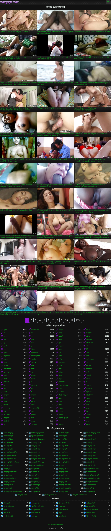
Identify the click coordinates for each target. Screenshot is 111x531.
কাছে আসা (34, 385)
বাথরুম (33, 421)
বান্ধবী (32, 369)
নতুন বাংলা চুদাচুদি (8, 436)
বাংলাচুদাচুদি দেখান (8, 485)
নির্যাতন (60, 405)
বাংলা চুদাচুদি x (62, 442)
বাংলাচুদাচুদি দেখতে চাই (92, 482)
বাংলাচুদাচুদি (6, 469)
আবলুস (60, 398)
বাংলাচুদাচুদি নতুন (35, 485)
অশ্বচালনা (88, 333)
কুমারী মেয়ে (89, 339)
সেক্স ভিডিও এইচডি (8, 516)
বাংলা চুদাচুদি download (38, 439)
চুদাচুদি (5, 509)
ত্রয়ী (60, 352)
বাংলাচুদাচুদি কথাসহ (91, 472)
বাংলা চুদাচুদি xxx (35, 446)
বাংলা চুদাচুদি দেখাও (91, 452)
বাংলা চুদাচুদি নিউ (35, 455)
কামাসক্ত (61, 346)
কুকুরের (60, 333)
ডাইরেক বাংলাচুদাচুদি (64, 433)
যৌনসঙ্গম (61, 414)
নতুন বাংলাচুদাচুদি (63, 436)
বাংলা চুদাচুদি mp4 (91, 439)
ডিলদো (87, 379)
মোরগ (5, 379)
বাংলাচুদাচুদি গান (35, 475)
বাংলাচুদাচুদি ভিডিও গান (50, 495)
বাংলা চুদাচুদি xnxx (91, 442)
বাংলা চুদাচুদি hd (63, 439)
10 (66, 320)
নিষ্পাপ (32, 339)
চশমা (5, 388)
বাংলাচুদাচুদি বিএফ (35, 491)
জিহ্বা (60, 379)
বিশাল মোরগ (62, 362)
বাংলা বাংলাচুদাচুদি (8, 465)
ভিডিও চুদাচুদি (7, 503)
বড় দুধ (5, 336)
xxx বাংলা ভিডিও (90, 506)
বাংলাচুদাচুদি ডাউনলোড (9, 482)
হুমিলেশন (6, 405)
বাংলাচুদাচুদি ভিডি (90, 491)
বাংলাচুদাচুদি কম (8, 475)
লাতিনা (32, 405)
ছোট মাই (61, 336)
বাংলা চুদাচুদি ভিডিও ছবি (92, 459)
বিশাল (32, 418)
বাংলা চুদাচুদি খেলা (8, 449)
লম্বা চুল (88, 398)
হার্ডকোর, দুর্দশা (35, 408)
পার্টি (5, 411)
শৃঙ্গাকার (5, 352)
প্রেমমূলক (34, 424)
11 (72, 320)
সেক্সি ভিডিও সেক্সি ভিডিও (37, 506)
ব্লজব (5, 330)
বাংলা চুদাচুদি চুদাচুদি (91, 449)
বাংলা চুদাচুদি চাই (63, 449)
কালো (32, 366)
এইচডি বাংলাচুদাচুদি (8, 433)
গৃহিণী (32, 388)
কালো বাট (61, 424)
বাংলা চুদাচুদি (89, 436)
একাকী (60, 366)
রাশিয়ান (88, 401)
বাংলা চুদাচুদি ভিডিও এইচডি (38, 459)
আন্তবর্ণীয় (89, 369)
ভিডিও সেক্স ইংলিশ (91, 516)
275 (78, 320)
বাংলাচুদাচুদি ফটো (8, 488)
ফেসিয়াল (61, 359)
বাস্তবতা (33, 395)
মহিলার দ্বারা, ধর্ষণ (63, 395)
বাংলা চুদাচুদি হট (90, 462)
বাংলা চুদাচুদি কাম (90, 446)
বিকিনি (87, 405)
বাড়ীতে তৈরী (89, 392)
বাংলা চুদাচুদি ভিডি (63, 455)
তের (32, 346)
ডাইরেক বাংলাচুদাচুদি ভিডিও (93, 433)
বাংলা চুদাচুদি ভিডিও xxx (10, 459)
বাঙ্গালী (87, 418)
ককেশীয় (33, 379)
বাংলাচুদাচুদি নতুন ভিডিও (65, 485)
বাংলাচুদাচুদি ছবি (35, 478)
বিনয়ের (60, 356)
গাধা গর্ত (33, 401)
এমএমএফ (61, 392)
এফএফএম (89, 388)
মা (86, 382)
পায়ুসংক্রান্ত (34, 352)
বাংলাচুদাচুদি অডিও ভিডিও (92, 469)
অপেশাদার (6, 372)
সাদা (32, 336)
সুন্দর (60, 343)
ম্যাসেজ (61, 408)
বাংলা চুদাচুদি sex (8, 442)
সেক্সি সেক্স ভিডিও (90, 513)
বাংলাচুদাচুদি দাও (63, 482)
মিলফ (32, 343)
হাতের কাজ (61, 382)
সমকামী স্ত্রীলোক (35, 356)
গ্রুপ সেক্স (88, 385)
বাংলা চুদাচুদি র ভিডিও (64, 462)
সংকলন (5, 359)
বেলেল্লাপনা (7, 408)
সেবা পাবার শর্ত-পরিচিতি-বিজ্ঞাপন (55, 524)
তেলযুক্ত (6, 395)
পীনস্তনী (61, 330)
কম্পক (5, 392)
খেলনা (87, 352)
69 (32, 392)
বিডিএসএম (6, 382)
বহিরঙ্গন (6, 366)
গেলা (32, 398)
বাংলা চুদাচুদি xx (8, 446)
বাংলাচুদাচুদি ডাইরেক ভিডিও (93, 478)
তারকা (60, 388)
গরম (5, 349)
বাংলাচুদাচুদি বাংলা (9, 2)
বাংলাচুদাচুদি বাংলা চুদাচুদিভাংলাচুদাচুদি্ (13, 491)
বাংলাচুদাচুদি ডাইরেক (64, 478)
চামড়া (60, 349)
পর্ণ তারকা (33, 362)
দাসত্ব (5, 385)
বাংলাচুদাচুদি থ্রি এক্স (36, 482)
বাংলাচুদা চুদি (62, 465)
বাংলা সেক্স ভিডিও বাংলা (92, 509)
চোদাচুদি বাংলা (62, 516)
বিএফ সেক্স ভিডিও (35, 503)
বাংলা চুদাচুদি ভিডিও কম (65, 459)
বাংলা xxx (34, 516)
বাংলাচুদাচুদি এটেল (63, 472)
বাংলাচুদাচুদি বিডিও (63, 491)
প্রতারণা (61, 411)
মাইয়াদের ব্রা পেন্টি (63, 418)
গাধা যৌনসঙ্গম (7, 369)
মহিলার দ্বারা (89, 343)
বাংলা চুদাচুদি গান (35, 449)
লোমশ (87, 362)
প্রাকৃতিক (33, 359)
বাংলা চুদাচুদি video (36, 442)
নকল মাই (33, 414)
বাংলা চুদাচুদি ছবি (35, 452)
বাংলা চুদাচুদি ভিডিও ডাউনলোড (11, 462)
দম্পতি (87, 372)
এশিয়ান (5, 362)
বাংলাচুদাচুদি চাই (63, 475)
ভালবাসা (88, 421)
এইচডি (88, 336)
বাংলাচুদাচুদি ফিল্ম (35, 488)
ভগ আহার (33, 375)
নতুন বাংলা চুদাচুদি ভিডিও (37, 436)
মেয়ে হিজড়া (7, 414)
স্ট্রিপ (87, 346)
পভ (32, 372)
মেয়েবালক (88, 414)
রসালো (60, 401)
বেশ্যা (87, 356)
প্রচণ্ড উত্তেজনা (63, 385)
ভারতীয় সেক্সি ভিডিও (91, 503)
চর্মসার (60, 375)
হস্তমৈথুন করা (90, 359)
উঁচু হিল (5, 398)
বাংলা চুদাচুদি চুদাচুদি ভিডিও (10, 452)
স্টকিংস (33, 349)
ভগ (4, 333)
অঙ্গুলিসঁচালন (7, 356)
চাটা (87, 411)
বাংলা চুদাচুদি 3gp (8, 439)
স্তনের (5, 401)
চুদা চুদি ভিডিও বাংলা (9, 506)
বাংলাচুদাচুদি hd (35, 469)
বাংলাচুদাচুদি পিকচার (91, 485)
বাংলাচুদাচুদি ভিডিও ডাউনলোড (79, 495)
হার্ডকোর (88, 330)
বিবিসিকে (61, 372)
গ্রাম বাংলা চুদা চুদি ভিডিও (37, 433)
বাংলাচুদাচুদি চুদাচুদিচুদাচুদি (92, 475)
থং (31, 382)
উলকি (60, 369)
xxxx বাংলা (62, 506)
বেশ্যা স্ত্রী (88, 375)
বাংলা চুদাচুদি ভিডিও (91, 455)
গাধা (32, 333)
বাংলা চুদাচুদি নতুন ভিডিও (10, 455)
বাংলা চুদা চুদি (7, 513)
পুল (4, 424)
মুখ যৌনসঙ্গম (89, 395)
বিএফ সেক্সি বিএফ (35, 513)
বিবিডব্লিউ (6, 421)
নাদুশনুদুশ (6, 418)
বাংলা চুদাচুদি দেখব (63, 452)
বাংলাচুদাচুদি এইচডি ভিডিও (10, 472)
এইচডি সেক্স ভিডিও (63, 509)
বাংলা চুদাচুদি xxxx (63, 446)
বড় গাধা (88, 424)
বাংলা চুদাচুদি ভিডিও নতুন (37, 462)
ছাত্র (87, 408)
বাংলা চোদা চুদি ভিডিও (64, 503)
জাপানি (5, 375)
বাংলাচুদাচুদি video (64, 469)
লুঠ (4, 343)
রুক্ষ (60, 421)
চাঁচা (5, 339)
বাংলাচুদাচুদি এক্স (35, 472)
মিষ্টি (87, 349)
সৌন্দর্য (5, 346)
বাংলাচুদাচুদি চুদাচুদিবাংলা (10, 478)
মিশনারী (60, 339)
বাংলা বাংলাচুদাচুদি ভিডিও (37, 465)
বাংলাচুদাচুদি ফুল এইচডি (65, 488)
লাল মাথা (88, 366)
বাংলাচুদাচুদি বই (90, 488)
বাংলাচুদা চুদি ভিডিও (91, 465)
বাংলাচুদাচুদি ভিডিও (22, 495)
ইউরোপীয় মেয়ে (35, 330)
